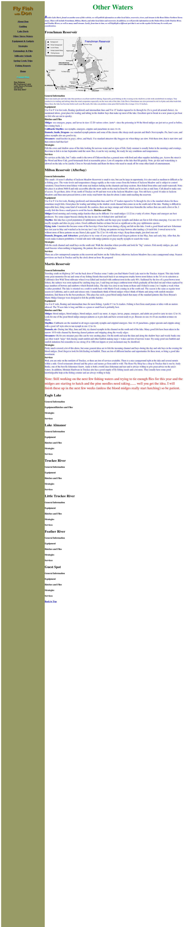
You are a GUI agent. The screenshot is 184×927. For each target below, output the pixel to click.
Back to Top (51, 601)
